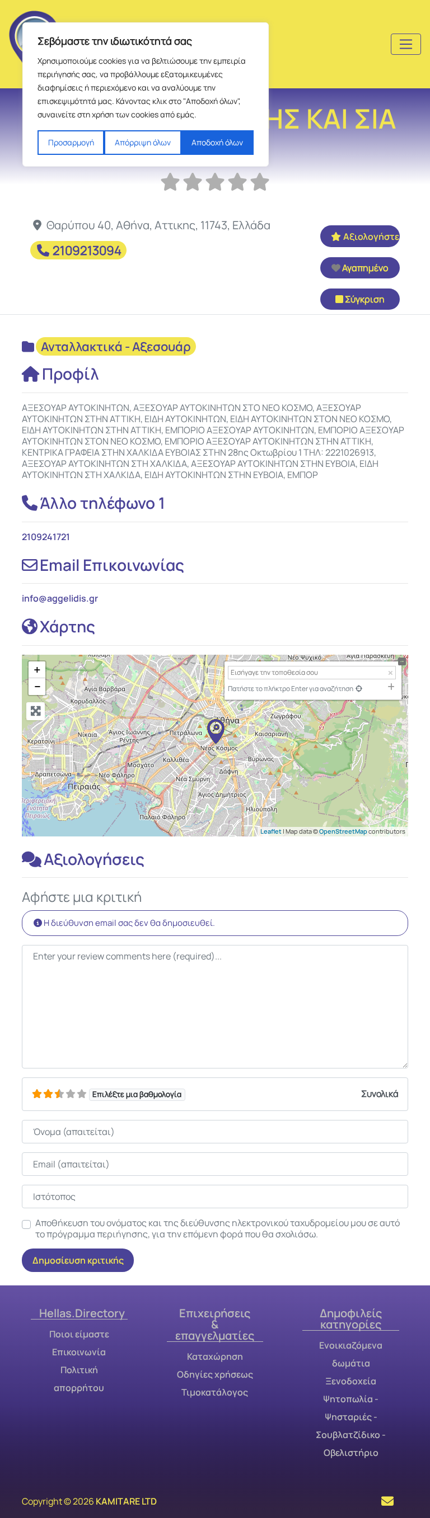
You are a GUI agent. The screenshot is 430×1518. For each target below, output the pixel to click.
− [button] (37, 686)
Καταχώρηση (215, 1356)
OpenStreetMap (343, 831)
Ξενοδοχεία (350, 1381)
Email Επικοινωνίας (112, 564)
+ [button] (37, 669)
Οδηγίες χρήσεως (215, 1374)
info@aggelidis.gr (60, 598)
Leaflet (271, 831)
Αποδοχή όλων (217, 142)
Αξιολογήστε (371, 236)
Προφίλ (70, 373)
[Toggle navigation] (406, 44)
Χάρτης (67, 626)
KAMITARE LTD (126, 1501)
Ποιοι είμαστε (79, 1334)
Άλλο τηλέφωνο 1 (102, 502)
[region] (145, 94)
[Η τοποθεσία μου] (359, 688)
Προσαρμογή (71, 142)
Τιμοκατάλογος (214, 1392)
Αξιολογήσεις (94, 858)
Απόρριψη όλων (143, 142)
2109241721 (46, 537)
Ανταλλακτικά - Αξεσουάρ (116, 346)
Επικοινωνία (79, 1352)
